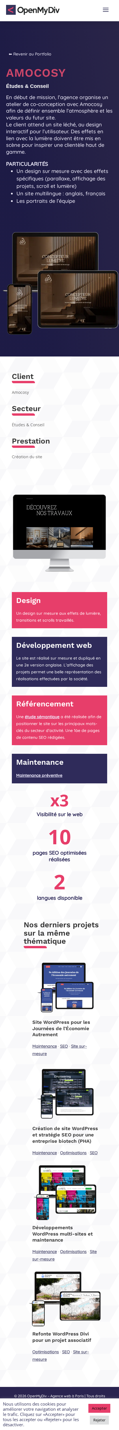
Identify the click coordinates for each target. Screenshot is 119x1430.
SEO (64, 1046)
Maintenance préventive (39, 775)
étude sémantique (42, 716)
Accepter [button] (99, 1408)
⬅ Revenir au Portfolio (30, 54)
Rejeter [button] (99, 1420)
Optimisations (73, 1152)
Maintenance (44, 1046)
